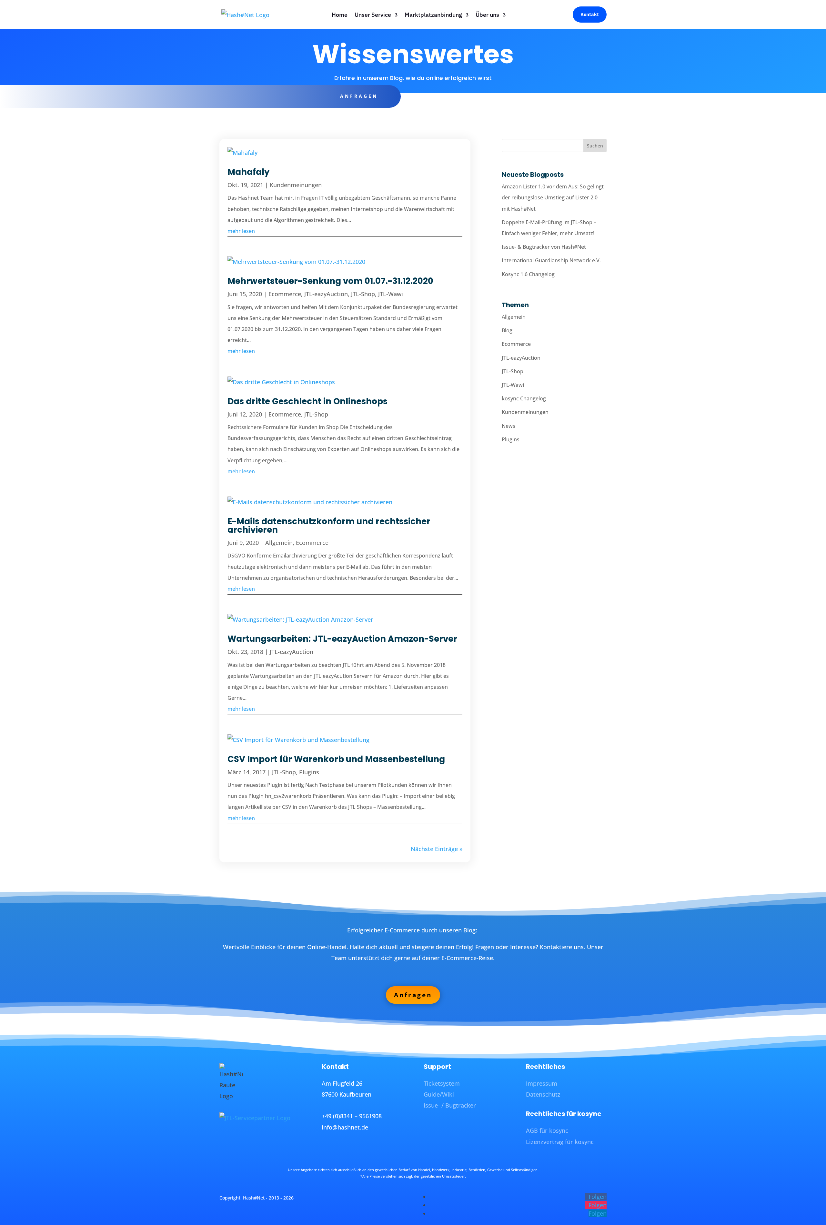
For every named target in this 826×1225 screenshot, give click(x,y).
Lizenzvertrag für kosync (560, 1142)
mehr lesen (241, 231)
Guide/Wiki (439, 1094)
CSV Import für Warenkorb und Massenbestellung (336, 759)
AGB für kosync (547, 1130)
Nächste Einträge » (436, 849)
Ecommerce (284, 294)
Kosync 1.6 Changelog (528, 274)
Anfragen (359, 96)
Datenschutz (543, 1094)
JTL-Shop (363, 294)
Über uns (487, 14)
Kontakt (589, 14)
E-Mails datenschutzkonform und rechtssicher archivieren (328, 526)
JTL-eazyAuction (326, 294)
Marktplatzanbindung (433, 14)
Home (340, 14)
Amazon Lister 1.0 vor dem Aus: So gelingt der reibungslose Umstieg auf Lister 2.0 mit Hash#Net (553, 197)
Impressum (541, 1083)
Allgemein (279, 543)
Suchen (595, 146)
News (508, 425)
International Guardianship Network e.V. (551, 260)
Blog (507, 330)
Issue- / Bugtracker (450, 1105)
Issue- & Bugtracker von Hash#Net (544, 246)
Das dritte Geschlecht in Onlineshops (307, 401)
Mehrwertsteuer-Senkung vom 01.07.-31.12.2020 (330, 281)
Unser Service (373, 14)
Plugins (309, 772)
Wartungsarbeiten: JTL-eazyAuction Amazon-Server (342, 639)
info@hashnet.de (345, 1127)
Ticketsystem (442, 1083)
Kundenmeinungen (296, 185)
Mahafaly (248, 172)
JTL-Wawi (390, 294)
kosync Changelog (524, 398)
